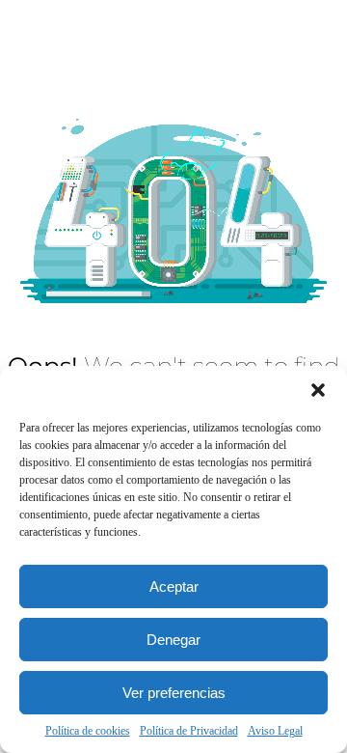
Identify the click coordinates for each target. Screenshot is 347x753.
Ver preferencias (174, 692)
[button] (318, 390)
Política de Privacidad (189, 731)
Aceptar (174, 586)
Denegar (173, 639)
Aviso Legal (275, 731)
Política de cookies (87, 731)
